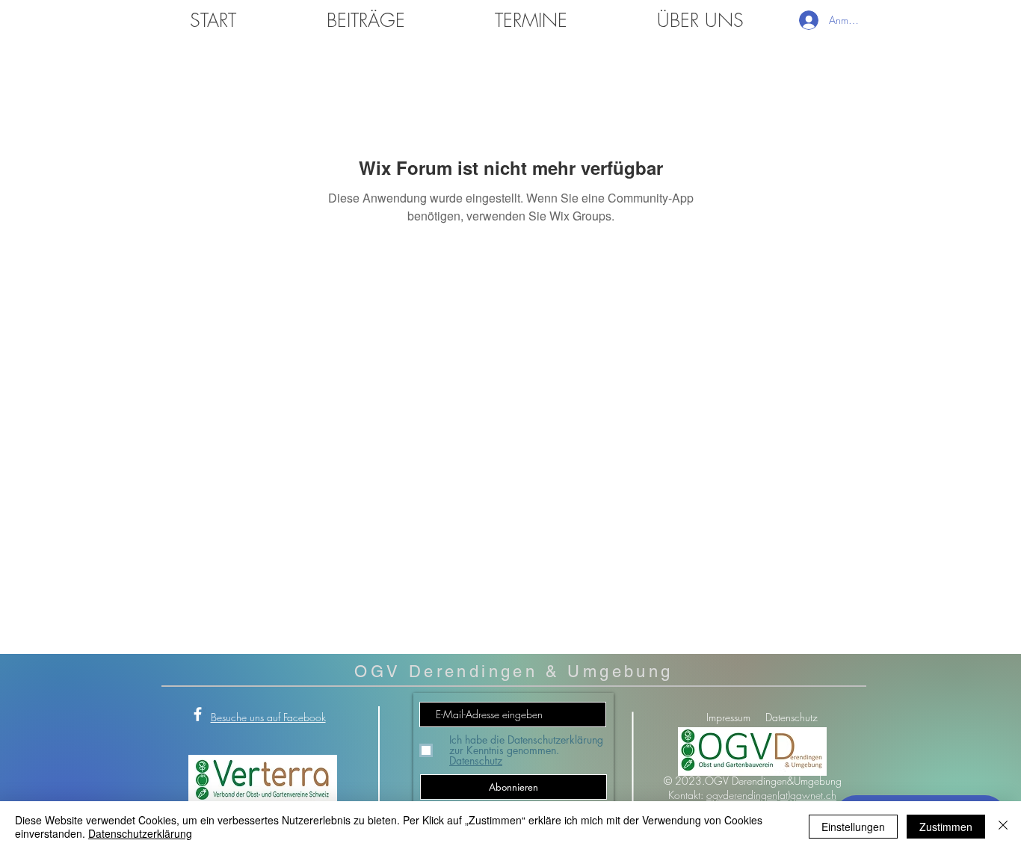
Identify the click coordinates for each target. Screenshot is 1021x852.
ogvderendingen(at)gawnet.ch (771, 795)
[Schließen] (1003, 826)
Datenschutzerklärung (140, 833)
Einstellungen (853, 826)
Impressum (728, 717)
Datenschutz (791, 717)
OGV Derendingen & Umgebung (513, 671)
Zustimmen (945, 826)
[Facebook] (197, 714)
